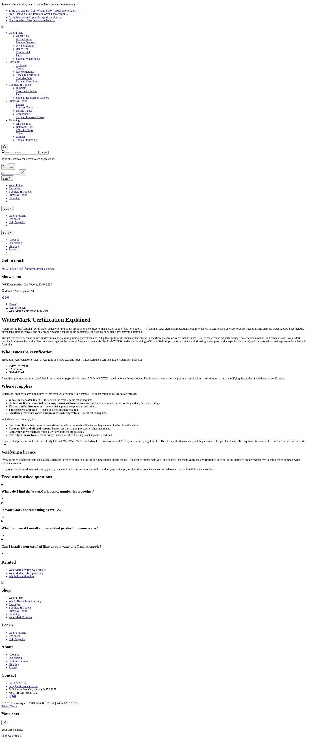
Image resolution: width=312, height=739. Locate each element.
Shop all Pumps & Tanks (30, 117)
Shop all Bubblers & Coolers (32, 97)
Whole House (24, 39)
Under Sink (22, 35)
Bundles (20, 136)
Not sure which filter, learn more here (32, 20)
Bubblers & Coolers (20, 84)
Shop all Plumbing (26, 139)
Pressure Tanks (24, 107)
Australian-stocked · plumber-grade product (35, 17)
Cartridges (14, 61)
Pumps (20, 104)
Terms (13, 706)
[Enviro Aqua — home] (10, 26)
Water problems (18, 632)
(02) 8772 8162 (17, 682)
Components (23, 113)
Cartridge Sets (24, 78)
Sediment (21, 65)
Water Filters (16, 32)
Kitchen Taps (23, 123)
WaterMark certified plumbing (26, 573)
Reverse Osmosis (26, 42)
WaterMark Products (20, 617)
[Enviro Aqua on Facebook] (10, 697)
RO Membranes (25, 71)
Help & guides (17, 307)
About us (14, 654)
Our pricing (15, 657)
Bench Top (22, 48)
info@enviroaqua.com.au (23, 686)
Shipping (14, 664)
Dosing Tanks (24, 110)
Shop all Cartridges (27, 81)
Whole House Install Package (25, 601)
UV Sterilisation (25, 45)
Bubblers (21, 87)
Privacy (5, 706)
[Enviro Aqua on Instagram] (14, 697)
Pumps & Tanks (18, 100)
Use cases (14, 635)
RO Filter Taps (24, 130)
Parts (18, 55)
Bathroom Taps (24, 126)
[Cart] (4, 166)
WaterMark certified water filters (27, 569)
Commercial (23, 52)
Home (12, 304)
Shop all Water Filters (28, 58)
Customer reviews (19, 661)
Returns (13, 667)
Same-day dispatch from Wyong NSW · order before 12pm (44, 10)
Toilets (19, 133)
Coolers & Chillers (26, 91)
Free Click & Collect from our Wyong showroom (38, 13)
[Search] (4, 147)
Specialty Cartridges (27, 74)
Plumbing (14, 120)
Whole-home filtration (21, 576)
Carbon (20, 68)
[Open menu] (11, 166)
